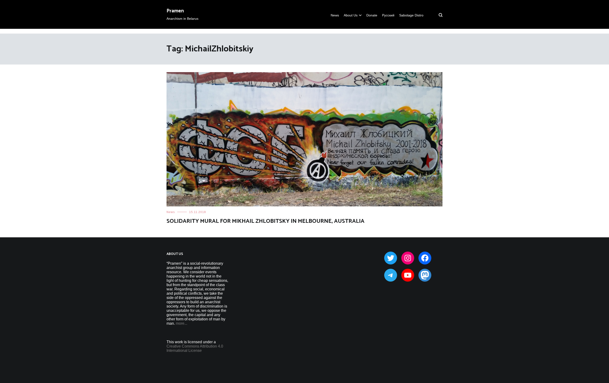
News (335, 15)
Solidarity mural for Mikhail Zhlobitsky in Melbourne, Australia (265, 221)
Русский (388, 15)
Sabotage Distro (411, 15)
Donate (371, 15)
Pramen (175, 11)
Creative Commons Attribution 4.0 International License (195, 348)
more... (181, 323)
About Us (351, 15)
